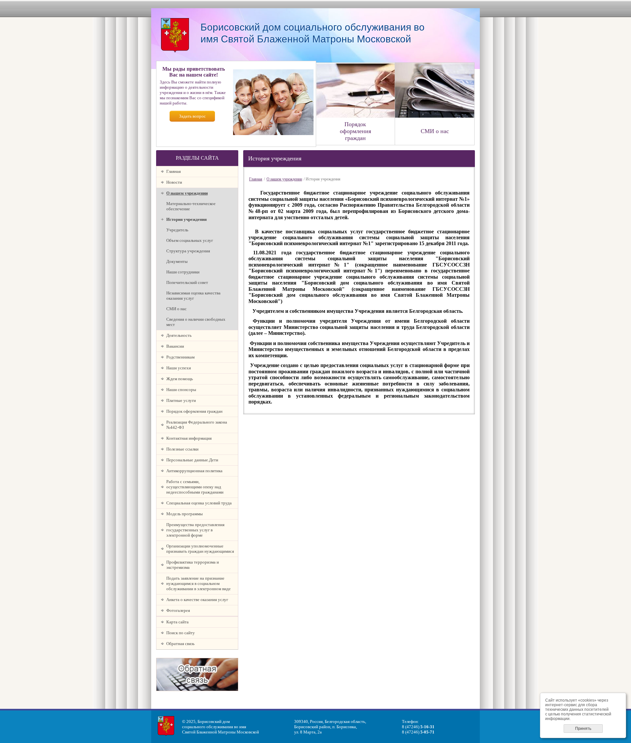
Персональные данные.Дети (192, 459)
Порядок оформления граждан (194, 411)
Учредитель (177, 229)
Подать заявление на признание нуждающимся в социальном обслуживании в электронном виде (198, 583)
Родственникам (180, 357)
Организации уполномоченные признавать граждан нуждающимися (200, 549)
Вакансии (175, 346)
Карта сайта (177, 621)
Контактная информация (189, 438)
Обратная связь (180, 643)
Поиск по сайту (180, 632)
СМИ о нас (176, 308)
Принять (583, 728)
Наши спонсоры (181, 389)
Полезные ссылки (182, 449)
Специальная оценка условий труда (199, 502)
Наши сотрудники (182, 271)
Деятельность (179, 335)
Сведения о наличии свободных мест (195, 322)
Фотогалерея (178, 610)
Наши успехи (178, 367)
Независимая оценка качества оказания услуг (193, 295)
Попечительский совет (187, 282)
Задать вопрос (192, 116)
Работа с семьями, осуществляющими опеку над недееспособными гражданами (194, 487)
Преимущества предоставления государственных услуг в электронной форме (195, 530)
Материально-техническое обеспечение (191, 206)
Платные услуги (181, 400)
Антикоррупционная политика (194, 470)
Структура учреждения (188, 250)
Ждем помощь (179, 378)
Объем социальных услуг (189, 240)
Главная (173, 171)
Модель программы (184, 513)
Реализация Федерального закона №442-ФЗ (196, 425)
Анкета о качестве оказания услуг (197, 599)
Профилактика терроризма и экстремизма (192, 565)
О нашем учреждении (187, 193)
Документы (177, 261)
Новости (174, 182)
